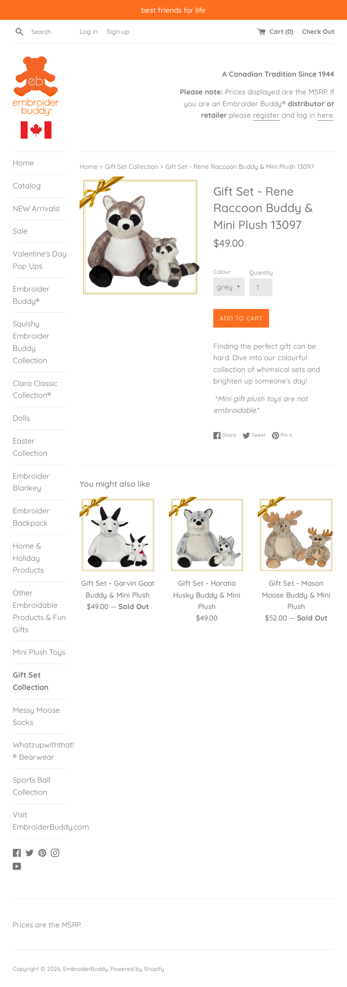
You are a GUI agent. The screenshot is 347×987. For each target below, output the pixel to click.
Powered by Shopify (137, 968)
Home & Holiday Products (28, 558)
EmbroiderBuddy (85, 968)
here (325, 114)
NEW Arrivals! (36, 208)
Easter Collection (30, 447)
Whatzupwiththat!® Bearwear (40, 751)
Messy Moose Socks (36, 716)
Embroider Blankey (31, 482)
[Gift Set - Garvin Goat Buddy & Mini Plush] (118, 535)
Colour (222, 271)
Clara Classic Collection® (35, 389)
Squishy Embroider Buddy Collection (31, 342)
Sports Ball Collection (31, 786)
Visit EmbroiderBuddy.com (40, 821)
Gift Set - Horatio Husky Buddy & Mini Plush (206, 594)
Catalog (27, 185)
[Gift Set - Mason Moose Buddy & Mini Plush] (296, 535)
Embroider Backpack (31, 517)
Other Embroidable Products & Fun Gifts (39, 611)
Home (23, 163)
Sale (20, 231)
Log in (89, 32)
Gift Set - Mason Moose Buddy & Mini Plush (296, 594)
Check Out (318, 32)
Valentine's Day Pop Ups (39, 260)
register (266, 114)
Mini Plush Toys (39, 652)
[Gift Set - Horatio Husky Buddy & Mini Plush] (207, 535)
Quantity (261, 272)
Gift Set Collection (31, 681)
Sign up (118, 32)
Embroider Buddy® (31, 295)
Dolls (21, 418)
